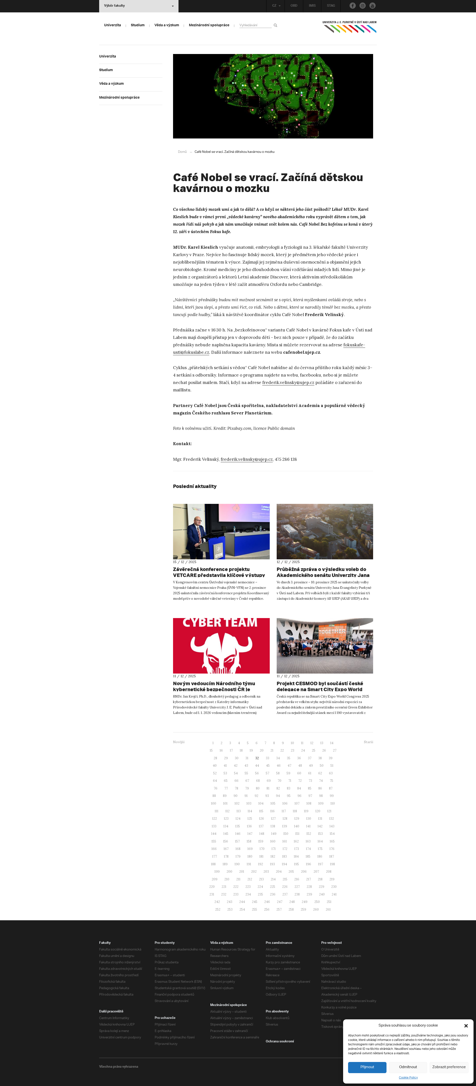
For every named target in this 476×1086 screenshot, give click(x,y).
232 (223, 894)
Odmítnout (408, 1067)
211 (238, 879)
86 (320, 788)
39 (330, 758)
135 (237, 826)
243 (229, 902)
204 (279, 871)
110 (332, 803)
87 (330, 788)
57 (267, 773)
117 (284, 811)
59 (288, 773)
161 (284, 841)
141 (308, 826)
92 (256, 796)
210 (226, 879)
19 (251, 750)
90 (236, 796)
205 (291, 871)
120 (317, 811)
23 (292, 750)
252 (217, 909)
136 (249, 826)
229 (321, 887)
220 (212, 887)
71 (289, 781)
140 (296, 826)
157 (237, 841)
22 (282, 750)
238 (297, 894)
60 (299, 773)
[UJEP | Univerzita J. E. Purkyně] (349, 29)
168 (238, 849)
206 (304, 871)
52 (215, 773)
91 (246, 796)
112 (227, 811)
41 (225, 765)
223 (248, 887)
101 (225, 803)
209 (214, 879)
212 (249, 879)
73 (310, 781)
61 (309, 773)
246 (267, 902)
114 (250, 811)
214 (273, 879)
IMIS (312, 6)
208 (328, 871)
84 (299, 788)
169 (250, 849)
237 (285, 894)
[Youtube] (372, 5)
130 (308, 818)
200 (229, 871)
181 (261, 856)
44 (257, 765)
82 (278, 788)
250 (317, 902)
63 (331, 773)
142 (320, 826)
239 (309, 894)
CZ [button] (274, 6)
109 (321, 803)
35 (288, 758)
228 (309, 887)
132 (331, 818)
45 (268, 765)
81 (268, 788)
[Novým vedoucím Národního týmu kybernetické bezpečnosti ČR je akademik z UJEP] (221, 646)
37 (309, 758)
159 (260, 841)
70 (279, 781)
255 (254, 909)
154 (332, 834)
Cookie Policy (408, 1078)
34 (278, 758)
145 (225, 834)
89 (225, 796)
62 (320, 773)
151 (297, 834)
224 (260, 887)
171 (273, 849)
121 (329, 811)
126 (261, 818)
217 (308, 879)
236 (272, 894)
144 (213, 834)
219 (331, 879)
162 (296, 841)
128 (285, 818)
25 (313, 750)
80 (258, 788)
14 (331, 743)
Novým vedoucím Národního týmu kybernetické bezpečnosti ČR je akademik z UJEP (214, 689)
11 (302, 743)
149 (273, 834)
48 (300, 765)
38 (320, 758)
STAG (331, 6)
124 (238, 818)
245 (254, 902)
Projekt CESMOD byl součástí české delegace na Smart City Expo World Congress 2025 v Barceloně (320, 689)
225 (272, 887)
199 (217, 871)
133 (214, 826)
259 (303, 909)
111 (216, 811)
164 (320, 841)
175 (320, 849)
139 (284, 826)
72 (300, 781)
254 (242, 909)
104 (261, 803)
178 (226, 856)
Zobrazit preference (449, 1067)
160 (272, 841)
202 (254, 871)
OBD (294, 6)
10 (292, 743)
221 (224, 887)
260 (316, 909)
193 (272, 864)
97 (310, 796)
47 (289, 765)
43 (246, 765)
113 (239, 811)
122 (214, 818)
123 (226, 818)
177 (214, 856)
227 (297, 887)
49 (311, 765)
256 (266, 909)
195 (296, 864)
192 (260, 864)
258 (291, 909)
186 (319, 856)
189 (225, 864)
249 (304, 902)
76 (215, 788)
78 (236, 788)
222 (235, 887)
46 (279, 765)
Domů (182, 152)
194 (284, 864)
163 (308, 841)
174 (308, 849)
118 (295, 811)
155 (213, 841)
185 (308, 856)
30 (236, 758)
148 (261, 834)
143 (331, 826)
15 (211, 750)
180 (249, 856)
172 (285, 849)
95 (289, 796)
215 (285, 879)
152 (308, 834)
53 (225, 773)
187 (331, 856)
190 (237, 864)
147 (249, 834)
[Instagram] (362, 5)
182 (272, 856)
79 (247, 788)
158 (249, 841)
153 (320, 834)
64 (215, 781)
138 (272, 826)
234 (248, 894)
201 (241, 871)
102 (237, 803)
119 (306, 811)
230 (334, 887)
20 (262, 750)
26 (324, 750)
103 (248, 803)
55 (246, 773)
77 (226, 788)
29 (226, 758)
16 (221, 750)
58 (278, 773)
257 (279, 909)
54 (236, 773)
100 (213, 803)
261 (328, 909)
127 (273, 818)
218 (320, 879)
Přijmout (367, 1067)
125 (249, 818)
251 (329, 902)
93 (267, 796)
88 (214, 796)
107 (297, 803)
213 (261, 879)
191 (249, 864)
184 (296, 856)
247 (279, 902)
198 (332, 864)
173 (296, 849)
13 (321, 743)
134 (225, 826)
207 (316, 871)
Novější (178, 742)
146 (237, 834)
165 (332, 841)
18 (241, 750)
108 (308, 803)
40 (215, 765)
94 (278, 796)
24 (303, 750)
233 (235, 894)
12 (311, 743)
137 (261, 826)
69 (269, 781)
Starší (368, 742)
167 (226, 849)
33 (267, 758)
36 (299, 758)
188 (213, 864)
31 (246, 758)
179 (238, 856)
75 (331, 781)
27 (334, 750)
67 (247, 781)
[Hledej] (276, 25)
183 (284, 856)
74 (321, 781)
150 (285, 834)
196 (308, 864)
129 (296, 818)
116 (272, 811)
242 (217, 902)
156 (225, 841)
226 (285, 887)
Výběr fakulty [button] (114, 6)
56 (257, 773)
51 (331, 765)
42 (236, 765)
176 (331, 849)
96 (299, 796)
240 (322, 894)
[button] (466, 1025)
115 (261, 811)
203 (266, 871)
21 (271, 750)
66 (236, 781)
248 (292, 902)
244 (242, 902)
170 (262, 849)
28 (215, 758)
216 (296, 879)
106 (285, 803)
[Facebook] (353, 5)
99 (332, 796)
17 (231, 750)
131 (320, 818)
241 (334, 894)
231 (211, 894)
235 (260, 894)
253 (230, 909)
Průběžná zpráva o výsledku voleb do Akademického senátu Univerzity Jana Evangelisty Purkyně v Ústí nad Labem (323, 575)
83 (288, 788)
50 (322, 765)
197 (320, 864)
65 (226, 781)
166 (214, 849)
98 (321, 796)
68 (258, 781)
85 (309, 788)
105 (272, 803)
